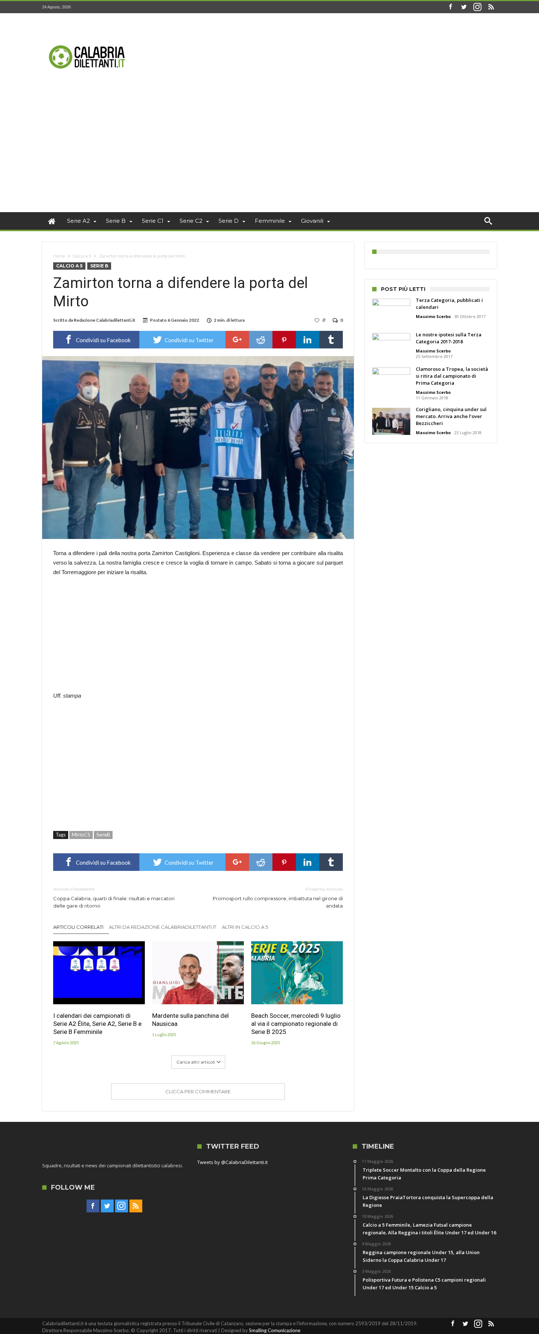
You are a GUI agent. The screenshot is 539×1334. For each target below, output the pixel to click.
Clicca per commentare (198, 1091)
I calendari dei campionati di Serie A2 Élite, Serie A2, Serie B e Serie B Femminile (97, 1023)
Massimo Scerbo (433, 316)
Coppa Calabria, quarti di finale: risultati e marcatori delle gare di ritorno (114, 897)
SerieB (103, 835)
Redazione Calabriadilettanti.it (104, 320)
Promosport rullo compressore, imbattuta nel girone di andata (278, 897)
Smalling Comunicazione (274, 1330)
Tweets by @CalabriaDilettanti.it (232, 1162)
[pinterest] (284, 339)
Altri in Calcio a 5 (245, 927)
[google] (237, 339)
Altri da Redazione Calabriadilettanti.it (162, 927)
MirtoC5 (81, 835)
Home (59, 256)
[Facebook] (450, 7)
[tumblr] (331, 339)
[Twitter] (464, 7)
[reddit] (260, 339)
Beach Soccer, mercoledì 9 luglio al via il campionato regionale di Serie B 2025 (296, 1023)
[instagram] (477, 7)
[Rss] (491, 7)
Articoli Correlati (78, 927)
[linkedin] (307, 339)
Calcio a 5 (82, 256)
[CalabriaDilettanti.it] (88, 24)
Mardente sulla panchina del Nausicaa (190, 1019)
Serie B (99, 266)
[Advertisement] (269, 157)
